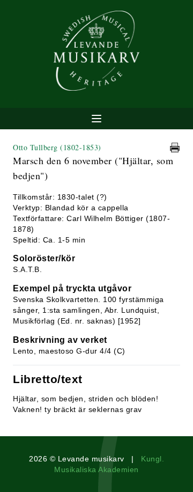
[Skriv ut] (174, 147)
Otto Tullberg (57, 147)
